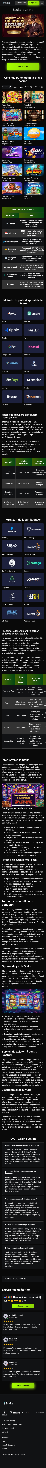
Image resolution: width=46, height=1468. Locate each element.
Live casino (15, 86)
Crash (27, 87)
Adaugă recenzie (23, 1306)
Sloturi (37, 87)
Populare (5, 87)
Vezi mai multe (23, 1385)
